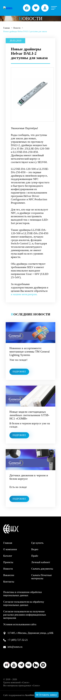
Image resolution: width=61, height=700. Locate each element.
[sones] (7, 8)
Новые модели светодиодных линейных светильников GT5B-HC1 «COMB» (29, 415)
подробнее (19, 371)
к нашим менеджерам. (24, 294)
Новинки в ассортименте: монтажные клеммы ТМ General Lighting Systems (29, 352)
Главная (6, 28)
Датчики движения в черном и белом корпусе (28, 477)
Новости (17, 28)
